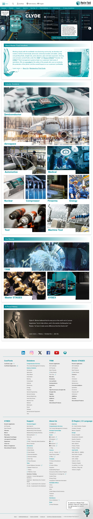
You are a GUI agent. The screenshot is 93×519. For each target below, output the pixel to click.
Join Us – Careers (53, 452)
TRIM (38, 58)
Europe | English (76, 435)
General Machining (32, 396)
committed (28, 62)
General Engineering (32, 392)
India (50, 489)
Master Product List (33, 467)
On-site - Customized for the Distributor (36, 486)
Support (18, 8)
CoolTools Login (8, 363)
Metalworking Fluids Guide (34, 428)
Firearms (29, 389)
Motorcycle (30, 405)
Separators (7, 441)
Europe (51, 487)
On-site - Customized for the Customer (36, 483)
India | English (75, 456)
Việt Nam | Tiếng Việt (77, 467)
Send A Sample (31, 443)
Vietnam (51, 495)
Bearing (29, 379)
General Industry (31, 394)
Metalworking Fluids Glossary (34, 430)
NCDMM (51, 432)
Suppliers (52, 467)
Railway (29, 409)
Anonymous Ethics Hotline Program (58, 472)
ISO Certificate (53, 366)
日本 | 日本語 (75, 458)
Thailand (51, 493)
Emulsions (52, 379)
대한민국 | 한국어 (76, 461)
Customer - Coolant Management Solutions (35, 476)
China (51, 485)
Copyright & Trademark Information (58, 480)
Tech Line (29, 437)
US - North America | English (79, 426)
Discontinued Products (55, 403)
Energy (29, 387)
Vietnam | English (76, 469)
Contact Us (57, 8)
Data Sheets (53, 372)
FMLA (52, 456)
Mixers (6, 432)
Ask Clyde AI (30, 426)
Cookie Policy (53, 476)
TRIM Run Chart (32, 472)
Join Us (56, 334)
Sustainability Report (54, 469)
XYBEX (15, 60)
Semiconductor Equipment (33, 411)
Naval (28, 407)
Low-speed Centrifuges (10, 439)
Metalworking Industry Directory (35, 432)
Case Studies (31, 452)
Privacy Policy (53, 478)
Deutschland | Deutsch (78, 437)
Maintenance (75, 383)
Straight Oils (52, 392)
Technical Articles (32, 456)
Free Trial (33, 8)
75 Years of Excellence (68, 8)
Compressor (30, 381)
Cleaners (74, 374)
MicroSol (51, 376)
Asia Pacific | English (77, 454)
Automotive (30, 376)
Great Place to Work (54, 454)
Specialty (52, 396)
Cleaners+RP (75, 392)
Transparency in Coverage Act (56, 474)
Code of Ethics (54, 465)
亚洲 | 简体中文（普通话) (78, 452)
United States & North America (57, 491)
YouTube (53, 445)
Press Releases (32, 461)
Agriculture (30, 372)
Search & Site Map (34, 516)
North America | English (36, 3)
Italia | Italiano (75, 443)
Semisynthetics (53, 383)
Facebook (53, 443)
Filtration (6, 430)
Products (11, 8)
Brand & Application (54, 363)
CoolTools (21, 3)
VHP (50, 387)
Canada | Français (76, 428)
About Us (25, 8)
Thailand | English (76, 463)
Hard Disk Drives (31, 398)
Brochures (31, 448)
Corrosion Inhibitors (77, 385)
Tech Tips (30, 458)
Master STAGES (49, 58)
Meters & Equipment (9, 446)
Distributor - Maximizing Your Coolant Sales (36, 480)
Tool (28, 413)
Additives (52, 398)
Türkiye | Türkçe (76, 448)
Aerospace (30, 370)
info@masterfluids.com (23, 516)
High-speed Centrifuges (10, 437)
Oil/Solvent (75, 394)
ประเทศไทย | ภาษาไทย (77, 465)
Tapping (51, 394)
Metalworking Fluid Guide (38, 68)
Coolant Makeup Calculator (34, 465)
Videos (30, 469)
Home (15, 516)
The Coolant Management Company (36, 366)
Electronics (30, 385)
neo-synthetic (53, 381)
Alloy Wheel (30, 374)
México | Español (76, 430)
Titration (51, 400)
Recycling (7, 435)
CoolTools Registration (10, 366)
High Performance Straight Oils (57, 390)
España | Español (76, 439)
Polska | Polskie (76, 445)
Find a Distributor (44, 8)
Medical (29, 402)
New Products (53, 370)
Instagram (53, 439)
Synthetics (52, 385)
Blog (29, 439)
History (40, 334)
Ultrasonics (75, 381)
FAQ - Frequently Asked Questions (37, 441)
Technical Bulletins (33, 454)
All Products (52, 368)
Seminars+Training (32, 474)
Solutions (3, 8)
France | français (76, 441)
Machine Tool (30, 400)
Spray (73, 376)
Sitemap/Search (31, 435)
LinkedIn (52, 437)
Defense (29, 383)
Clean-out (7, 443)
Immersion (75, 379)
